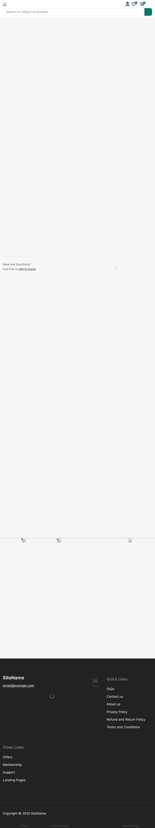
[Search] (148, 12)
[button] (127, 4)
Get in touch (27, 269)
